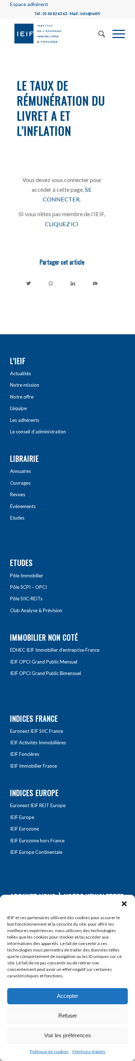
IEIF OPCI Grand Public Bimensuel (45, 673)
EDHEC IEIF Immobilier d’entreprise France (54, 650)
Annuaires (20, 471)
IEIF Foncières (24, 754)
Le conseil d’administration (38, 431)
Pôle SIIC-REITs (26, 598)
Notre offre (21, 397)
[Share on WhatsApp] (51, 283)
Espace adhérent (29, 4)
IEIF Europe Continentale (36, 852)
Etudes (17, 518)
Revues (17, 494)
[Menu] (115, 33)
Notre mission (24, 385)
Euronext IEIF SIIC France (36, 731)
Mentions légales (88, 1051)
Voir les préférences (67, 1035)
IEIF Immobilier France (33, 766)
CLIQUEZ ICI (61, 223)
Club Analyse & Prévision (36, 610)
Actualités (20, 373)
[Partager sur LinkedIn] (73, 283)
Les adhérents (24, 420)
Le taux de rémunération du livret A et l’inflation (61, 108)
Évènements (23, 506)
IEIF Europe (22, 817)
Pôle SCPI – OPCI (28, 587)
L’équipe (18, 408)
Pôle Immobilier (26, 575)
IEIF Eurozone (24, 829)
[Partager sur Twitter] (28, 283)
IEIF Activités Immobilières (38, 742)
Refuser (67, 1016)
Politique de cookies (49, 1051)
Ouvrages (20, 483)
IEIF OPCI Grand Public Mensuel (43, 662)
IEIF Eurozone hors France (37, 840)
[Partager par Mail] (95, 283)
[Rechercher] (98, 33)
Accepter (67, 996)
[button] (124, 903)
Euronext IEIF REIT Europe (38, 805)
